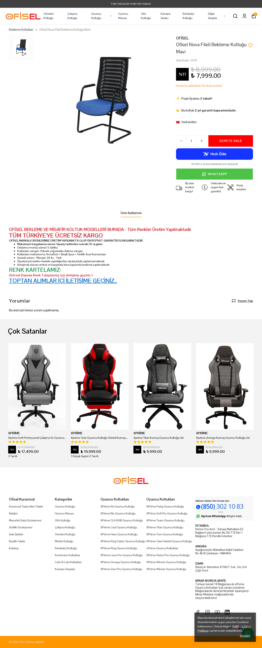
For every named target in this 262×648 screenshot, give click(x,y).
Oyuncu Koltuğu (96, 16)
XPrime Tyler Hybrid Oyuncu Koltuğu (169, 541)
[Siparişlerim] (244, 16)
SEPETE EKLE (230, 141)
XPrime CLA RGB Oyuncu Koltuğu (122, 520)
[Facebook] (197, 612)
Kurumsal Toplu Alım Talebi (26, 506)
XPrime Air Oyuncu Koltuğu (118, 506)
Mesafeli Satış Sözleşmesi (25, 520)
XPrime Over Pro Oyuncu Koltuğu (121, 569)
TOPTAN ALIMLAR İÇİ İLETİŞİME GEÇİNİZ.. (63, 280)
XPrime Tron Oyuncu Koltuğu (164, 534)
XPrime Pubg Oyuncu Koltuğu (165, 506)
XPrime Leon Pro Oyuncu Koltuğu (122, 555)
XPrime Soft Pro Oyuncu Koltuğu (166, 513)
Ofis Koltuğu (146, 16)
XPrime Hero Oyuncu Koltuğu (119, 534)
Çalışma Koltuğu (72, 16)
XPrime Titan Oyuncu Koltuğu (164, 527)
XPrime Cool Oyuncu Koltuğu (119, 527)
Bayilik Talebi (17, 541)
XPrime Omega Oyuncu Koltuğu (121, 562)
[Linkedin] (227, 612)
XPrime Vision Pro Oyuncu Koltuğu (168, 555)
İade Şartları (16, 534)
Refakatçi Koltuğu (188, 16)
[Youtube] (217, 612)
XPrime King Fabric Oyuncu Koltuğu (123, 541)
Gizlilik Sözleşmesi (20, 527)
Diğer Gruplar (212, 16)
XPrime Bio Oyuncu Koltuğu (118, 513)
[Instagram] (207, 612)
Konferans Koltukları (67, 555)
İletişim (13, 513)
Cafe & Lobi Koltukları (68, 562)
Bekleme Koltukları (21, 30)
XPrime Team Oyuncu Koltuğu (165, 520)
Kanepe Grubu (166, 16)
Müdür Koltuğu (64, 541)
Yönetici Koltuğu (49, 16)
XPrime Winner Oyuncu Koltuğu (166, 562)
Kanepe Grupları (65, 569)
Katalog (13, 548)
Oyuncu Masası (123, 16)
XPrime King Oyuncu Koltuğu (119, 548)
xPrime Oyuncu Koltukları (162, 548)
